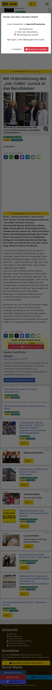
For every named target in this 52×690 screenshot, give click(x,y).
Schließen (16, 49)
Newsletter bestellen (37, 49)
